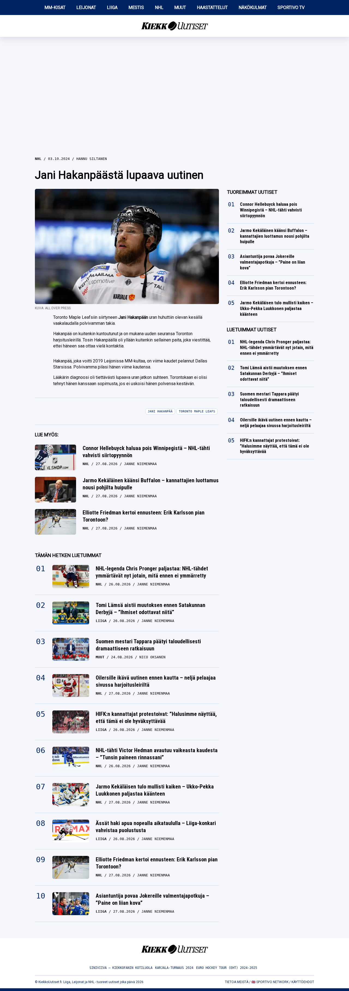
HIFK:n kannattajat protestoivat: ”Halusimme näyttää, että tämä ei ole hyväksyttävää (156, 717)
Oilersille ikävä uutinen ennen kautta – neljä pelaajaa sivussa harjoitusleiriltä (156, 681)
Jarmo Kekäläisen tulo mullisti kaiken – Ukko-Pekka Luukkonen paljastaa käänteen (155, 790)
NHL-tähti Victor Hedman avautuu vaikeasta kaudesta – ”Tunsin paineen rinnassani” (157, 754)
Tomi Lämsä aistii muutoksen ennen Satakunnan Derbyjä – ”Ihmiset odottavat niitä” (150, 608)
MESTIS (136, 7)
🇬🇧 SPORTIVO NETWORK (269, 982)
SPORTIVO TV (291, 7)
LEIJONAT (86, 7)
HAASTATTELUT (212, 7)
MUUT (180, 7)
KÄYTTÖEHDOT (302, 982)
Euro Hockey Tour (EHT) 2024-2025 (226, 968)
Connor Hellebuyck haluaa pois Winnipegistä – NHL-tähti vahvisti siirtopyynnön (146, 452)
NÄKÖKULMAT (253, 7)
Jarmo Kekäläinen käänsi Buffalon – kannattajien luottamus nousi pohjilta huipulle (151, 484)
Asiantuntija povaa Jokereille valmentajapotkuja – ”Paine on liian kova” (152, 899)
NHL (159, 7)
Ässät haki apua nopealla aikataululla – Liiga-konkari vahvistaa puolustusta (156, 827)
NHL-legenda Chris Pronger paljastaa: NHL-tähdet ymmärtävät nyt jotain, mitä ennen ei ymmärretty (152, 572)
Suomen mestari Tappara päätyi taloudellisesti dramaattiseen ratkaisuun (148, 645)
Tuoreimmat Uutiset (252, 192)
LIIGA (112, 7)
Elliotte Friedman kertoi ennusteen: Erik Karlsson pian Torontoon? (143, 516)
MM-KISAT (54, 7)
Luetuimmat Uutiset (251, 329)
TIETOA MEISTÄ (236, 982)
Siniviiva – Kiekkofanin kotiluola (120, 968)
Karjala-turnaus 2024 (174, 968)
